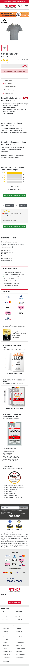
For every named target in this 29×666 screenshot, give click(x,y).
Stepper (5, 648)
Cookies (4, 614)
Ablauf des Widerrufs (20, 620)
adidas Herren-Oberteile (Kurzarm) (10, 10)
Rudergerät (19, 631)
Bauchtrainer (19, 651)
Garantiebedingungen (10, 86)
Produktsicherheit (9, 93)
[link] (8, 297)
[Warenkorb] (26, 6)
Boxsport (5, 642)
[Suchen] (22, 6)
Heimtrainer (6, 645)
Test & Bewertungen (9, 90)
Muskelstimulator (7, 657)
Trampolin (18, 634)
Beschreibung (8, 83)
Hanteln (18, 640)
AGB (3, 611)
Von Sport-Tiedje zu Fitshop (8, 533)
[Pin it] (25, 98)
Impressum (18, 614)
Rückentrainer (6, 654)
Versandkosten (6, 617)
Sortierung (9, 205)
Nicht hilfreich (13, 220)
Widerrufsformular (6, 620)
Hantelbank (19, 637)
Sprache (22, 205)
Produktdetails (8, 80)
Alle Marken (6, 661)
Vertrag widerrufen (14, 602)
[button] (4, 48)
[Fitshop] (10, 6)
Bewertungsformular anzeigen (14, 195)
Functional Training (7, 651)
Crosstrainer (6, 628)
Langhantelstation (20, 648)
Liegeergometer (20, 642)
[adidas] (4, 20)
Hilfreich (6, 220)
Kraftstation (6, 634)
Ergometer (18, 628)
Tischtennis (6, 637)
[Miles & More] (14, 580)
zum (6, 597)
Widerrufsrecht (19, 617)
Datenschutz (18, 611)
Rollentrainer (19, 645)
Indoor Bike (5, 640)
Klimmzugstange (20, 654)
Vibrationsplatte (20, 657)
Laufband (5, 631)
